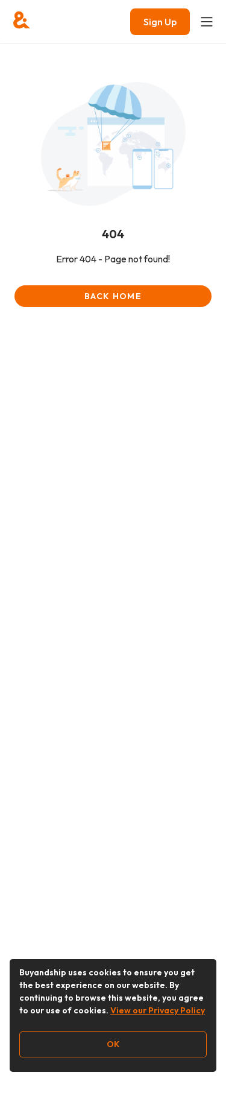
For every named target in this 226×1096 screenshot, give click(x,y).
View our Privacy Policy (157, 1010)
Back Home (113, 296)
